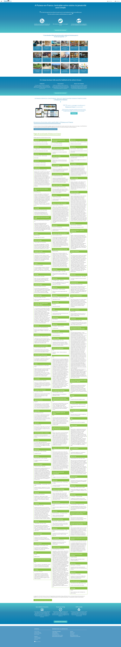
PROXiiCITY (36, 636)
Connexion (118, 1)
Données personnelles (37, 633)
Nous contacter (38, 641)
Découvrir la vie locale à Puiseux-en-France (43, 600)
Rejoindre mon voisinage (60, 30)
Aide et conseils (36, 634)
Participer (74, 113)
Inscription (110, 1)
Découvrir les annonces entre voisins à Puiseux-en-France (45, 129)
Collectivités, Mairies (37, 637)
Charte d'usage (36, 631)
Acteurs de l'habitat (37, 638)
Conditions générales (37, 632)
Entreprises (36, 639)
